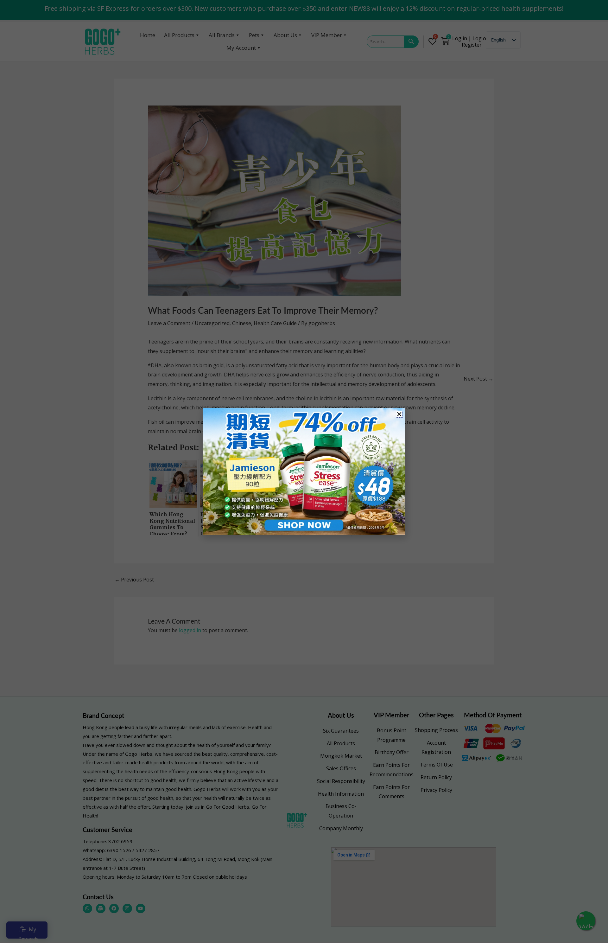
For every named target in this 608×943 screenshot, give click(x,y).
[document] (304, 471)
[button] (399, 414)
